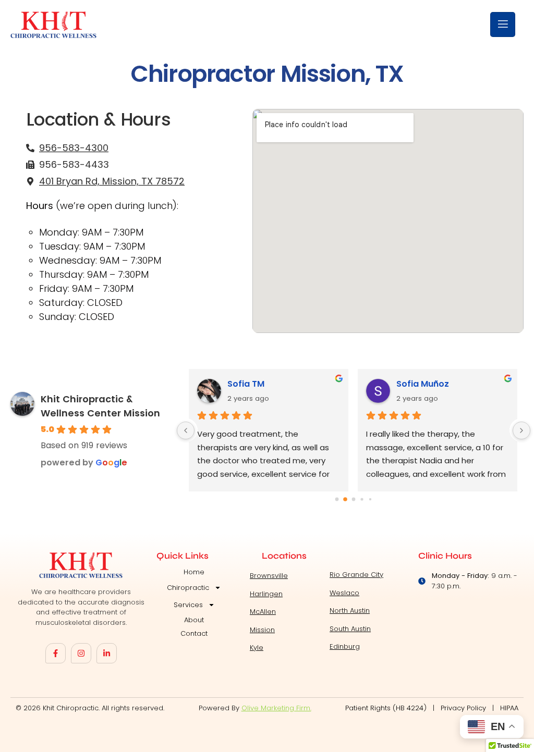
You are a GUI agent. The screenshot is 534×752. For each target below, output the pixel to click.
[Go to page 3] (361, 499)
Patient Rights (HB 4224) (386, 708)
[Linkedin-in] (106, 653)
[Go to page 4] (370, 499)
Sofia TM (245, 384)
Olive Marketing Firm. (276, 708)
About (194, 620)
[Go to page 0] (336, 499)
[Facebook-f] (55, 653)
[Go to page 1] (345, 499)
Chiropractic (188, 588)
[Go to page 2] (353, 499)
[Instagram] (81, 653)
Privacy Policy (463, 708)
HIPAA (509, 708)
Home (194, 572)
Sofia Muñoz (422, 384)
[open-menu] (502, 24)
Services (188, 605)
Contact (194, 633)
